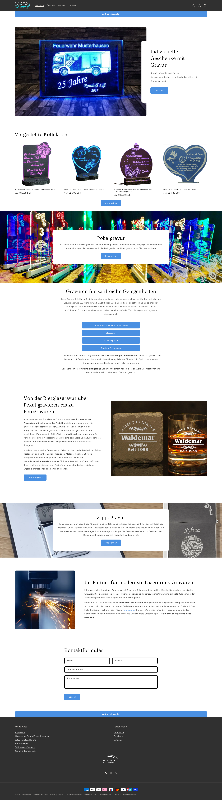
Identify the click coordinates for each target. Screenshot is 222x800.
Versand (116, 794)
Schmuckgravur (111, 340)
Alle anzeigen (111, 203)
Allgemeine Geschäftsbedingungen (32, 736)
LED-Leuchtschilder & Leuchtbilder (111, 325)
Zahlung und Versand (25, 747)
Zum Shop (159, 90)
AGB (96, 794)
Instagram (118, 740)
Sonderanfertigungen (111, 348)
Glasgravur (111, 333)
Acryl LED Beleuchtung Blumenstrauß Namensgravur (36, 189)
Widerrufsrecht (22, 743)
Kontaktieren (129, 610)
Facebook (118, 736)
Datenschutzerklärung (25, 740)
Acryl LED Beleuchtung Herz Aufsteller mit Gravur (84, 189)
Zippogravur (111, 543)
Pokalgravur (111, 256)
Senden (72, 697)
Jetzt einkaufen (35, 478)
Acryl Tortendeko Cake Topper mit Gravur (180, 189)
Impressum (20, 732)
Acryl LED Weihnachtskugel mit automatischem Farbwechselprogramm (133, 190)
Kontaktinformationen (25, 751)
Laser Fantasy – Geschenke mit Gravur (35, 795)
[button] (194, 5)
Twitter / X (119, 732)
